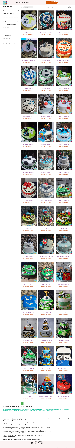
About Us (23, 2)
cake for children (6, 21)
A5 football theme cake (46, 60)
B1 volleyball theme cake (28, 116)
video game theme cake (63, 396)
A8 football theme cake (46, 88)
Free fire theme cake (64, 340)
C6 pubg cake (64, 228)
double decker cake (7, 29)
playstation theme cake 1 (64, 368)
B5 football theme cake (46, 144)
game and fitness (6, 40)
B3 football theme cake (64, 116)
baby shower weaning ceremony (9, 24)
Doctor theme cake (7, 35)
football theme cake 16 (46, 340)
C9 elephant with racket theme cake (64, 256)
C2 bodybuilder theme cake (46, 200)
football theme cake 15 (28, 340)
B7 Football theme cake (28, 172)
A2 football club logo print (46, 32)
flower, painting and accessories (9, 43)
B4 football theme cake (28, 144)
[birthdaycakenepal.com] (5, 2)
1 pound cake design (7, 10)
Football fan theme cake (63, 284)
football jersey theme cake (29, 312)
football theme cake (46, 312)
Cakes (20, 2)
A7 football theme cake (28, 88)
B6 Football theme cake (64, 144)
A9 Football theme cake (64, 88)
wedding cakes (6, 27)
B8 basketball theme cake (46, 172)
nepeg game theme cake (46, 368)
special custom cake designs (8, 13)
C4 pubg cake (29, 228)
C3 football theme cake (64, 200)
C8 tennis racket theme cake (46, 256)
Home (17, 2)
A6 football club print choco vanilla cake (64, 60)
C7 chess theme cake (29, 256)
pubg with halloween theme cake (46, 396)
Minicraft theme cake (29, 368)
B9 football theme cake (64, 172)
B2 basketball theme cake (46, 116)
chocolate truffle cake (7, 18)
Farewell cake (6, 32)
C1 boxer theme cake (29, 200)
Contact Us (28, 2)
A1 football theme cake (28, 32)
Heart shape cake (6, 16)
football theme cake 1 (64, 312)
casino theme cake (28, 284)
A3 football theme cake (64, 32)
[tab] (68, 7)
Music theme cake (6, 38)
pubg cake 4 (28, 396)
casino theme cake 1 (46, 284)
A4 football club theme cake (28, 60)
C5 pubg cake (46, 228)
